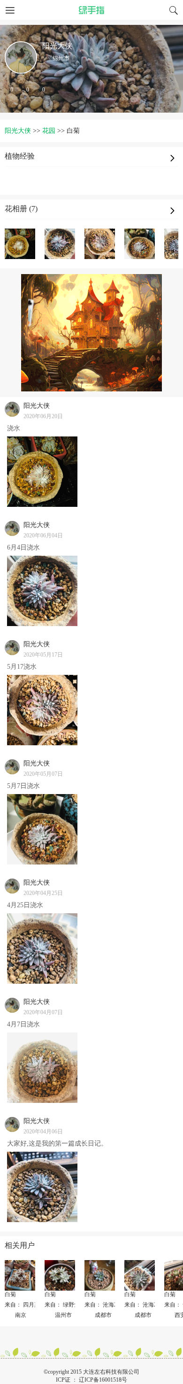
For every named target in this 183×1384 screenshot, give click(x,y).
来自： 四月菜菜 (25, 1304)
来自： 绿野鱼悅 (65, 1304)
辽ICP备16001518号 (103, 1379)
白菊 (10, 1294)
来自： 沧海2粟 (103, 1304)
